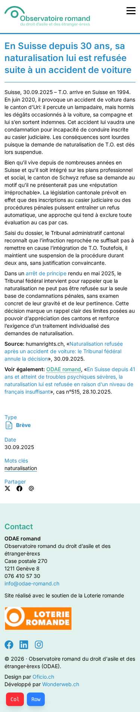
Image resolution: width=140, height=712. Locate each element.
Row (35, 699)
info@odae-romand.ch (31, 583)
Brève (23, 425)
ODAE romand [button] (63, 369)
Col (14, 699)
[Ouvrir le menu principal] (131, 10)
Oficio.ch (43, 676)
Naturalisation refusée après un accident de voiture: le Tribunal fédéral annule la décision (63, 351)
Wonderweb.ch (60, 684)
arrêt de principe (46, 273)
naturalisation (20, 468)
